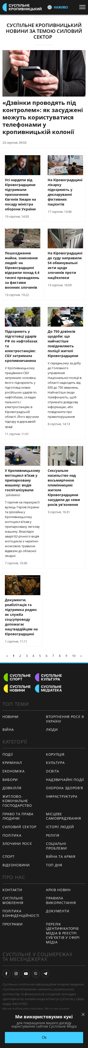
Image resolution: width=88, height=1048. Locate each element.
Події (7, 754)
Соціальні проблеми (56, 846)
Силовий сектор (19, 826)
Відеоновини (16, 865)
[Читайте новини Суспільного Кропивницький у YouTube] (26, 973)
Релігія (52, 835)
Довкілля (12, 788)
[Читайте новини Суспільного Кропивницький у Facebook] (6, 973)
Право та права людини (17, 816)
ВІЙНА (8, 729)
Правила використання (61, 900)
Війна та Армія (61, 856)
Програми (12, 924)
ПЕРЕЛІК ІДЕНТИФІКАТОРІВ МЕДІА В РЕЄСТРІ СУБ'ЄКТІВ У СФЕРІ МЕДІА (63, 933)
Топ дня (54, 865)
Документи (57, 911)
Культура (55, 762)
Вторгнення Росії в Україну (65, 719)
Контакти (12, 889)
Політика (12, 835)
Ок (44, 1037)
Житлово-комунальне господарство (17, 801)
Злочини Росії (17, 843)
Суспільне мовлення (12, 900)
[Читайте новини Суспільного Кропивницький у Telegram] (45, 973)
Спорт (8, 856)
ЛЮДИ (52, 729)
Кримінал (12, 762)
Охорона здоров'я (64, 788)
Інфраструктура (61, 796)
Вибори (10, 779)
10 (74, 656)
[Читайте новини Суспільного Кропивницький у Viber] (36, 973)
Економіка (13, 771)
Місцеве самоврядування (63, 816)
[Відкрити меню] (83, 7)
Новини (10, 716)
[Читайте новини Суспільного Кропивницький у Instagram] (16, 973)
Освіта (52, 771)
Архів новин (58, 889)
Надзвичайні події (65, 779)
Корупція (55, 754)
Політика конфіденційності (20, 913)
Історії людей (60, 826)
